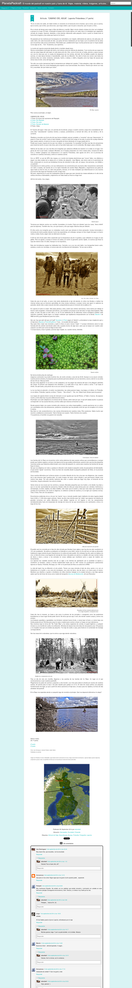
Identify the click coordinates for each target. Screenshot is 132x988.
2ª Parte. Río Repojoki (37, 120)
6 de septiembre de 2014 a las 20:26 (52, 886)
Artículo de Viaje (53, 835)
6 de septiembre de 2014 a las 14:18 (54, 875)
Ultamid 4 (98, 314)
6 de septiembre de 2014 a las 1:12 (57, 861)
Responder (39, 854)
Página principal (16, 8)
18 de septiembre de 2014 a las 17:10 (54, 969)
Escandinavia (63, 835)
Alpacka (41, 322)
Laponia (89, 835)
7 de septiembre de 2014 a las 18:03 (50, 913)
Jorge (37, 913)
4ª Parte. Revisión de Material (40, 124)
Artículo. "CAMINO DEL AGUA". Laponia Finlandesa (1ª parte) (67, 18)
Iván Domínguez (41, 849)
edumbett (78, 829)
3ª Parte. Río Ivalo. (36, 122)
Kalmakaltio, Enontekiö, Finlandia (70, 832)
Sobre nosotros (42, 8)
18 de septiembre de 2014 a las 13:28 (51, 943)
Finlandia (76, 835)
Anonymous (39, 875)
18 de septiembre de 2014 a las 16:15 (57, 955)
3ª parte (33, 746)
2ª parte (33, 744)
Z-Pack (65, 320)
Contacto (51, 8)
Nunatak (58, 320)
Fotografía (83, 835)
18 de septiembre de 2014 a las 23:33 (57, 981)
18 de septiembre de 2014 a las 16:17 (57, 929)
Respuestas (41, 858)
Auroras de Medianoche (76, 574)
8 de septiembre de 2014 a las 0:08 (57, 900)
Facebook (26, 8)
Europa (70, 835)
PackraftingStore (50, 322)
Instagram (33, 8)
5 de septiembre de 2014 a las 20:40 (56, 849)
